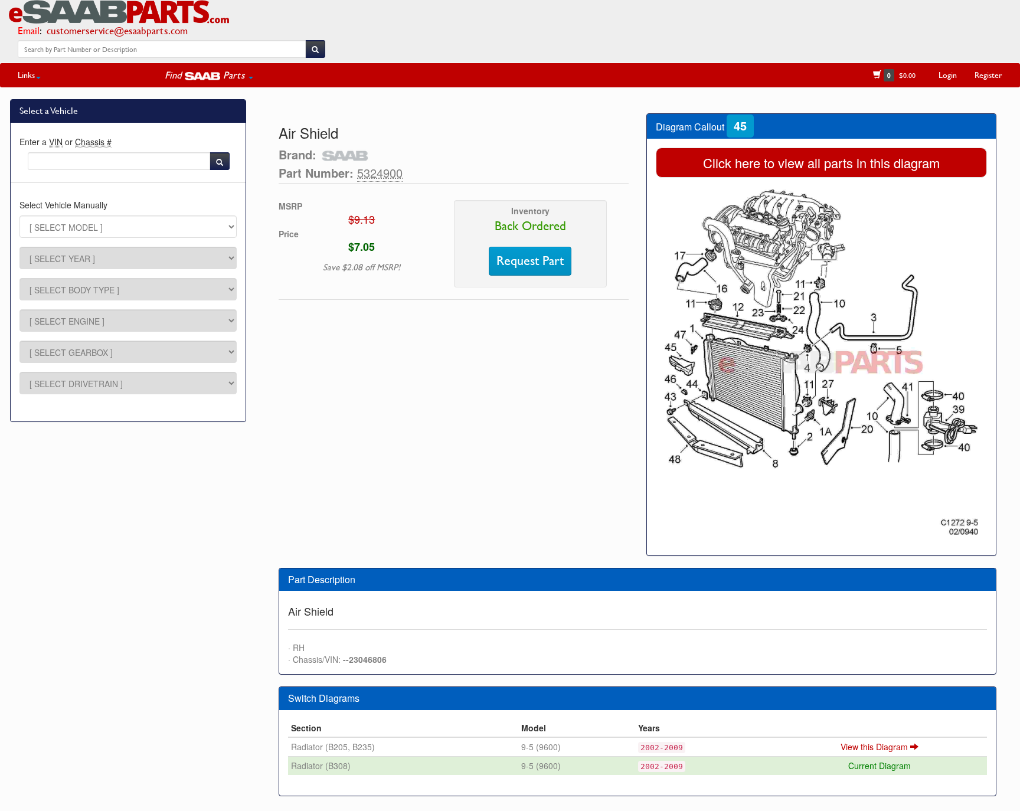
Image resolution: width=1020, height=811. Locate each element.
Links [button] (26, 74)
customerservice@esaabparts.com (117, 30)
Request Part (530, 261)
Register (988, 74)
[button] (209, 75)
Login (948, 74)
